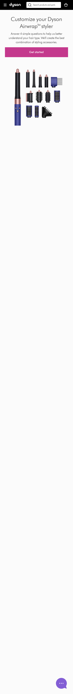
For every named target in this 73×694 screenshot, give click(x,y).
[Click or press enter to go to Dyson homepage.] (15, 6)
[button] (61, 683)
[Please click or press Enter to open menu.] (5, 5)
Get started (36, 52)
